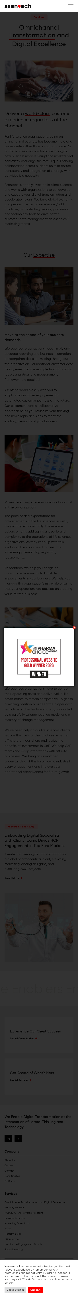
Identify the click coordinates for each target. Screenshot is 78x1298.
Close (74, 627)
